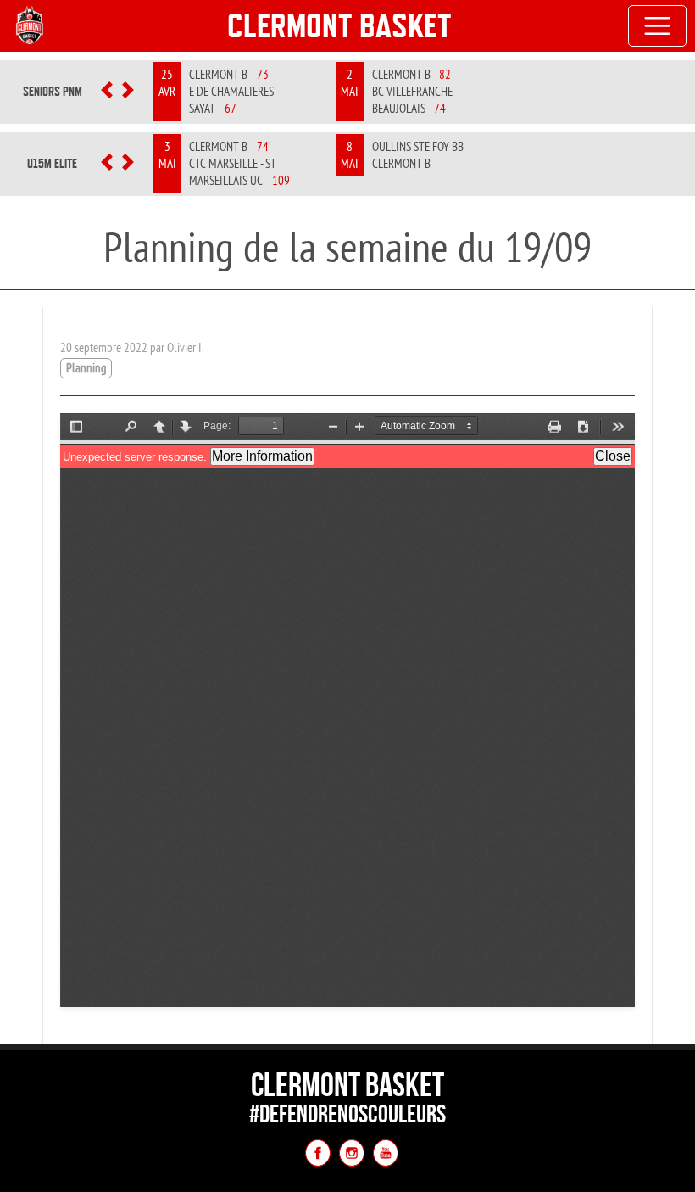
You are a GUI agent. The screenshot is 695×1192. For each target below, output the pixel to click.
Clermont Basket (339, 25)
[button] (107, 91)
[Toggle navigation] (657, 26)
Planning (86, 368)
